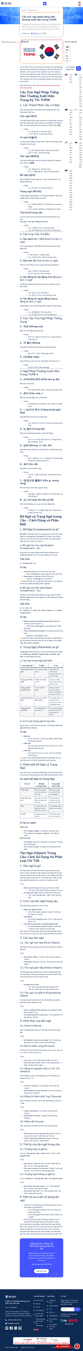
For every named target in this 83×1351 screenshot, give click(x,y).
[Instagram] (15, 1328)
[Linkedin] (20, 1328)
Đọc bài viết (67, 58)
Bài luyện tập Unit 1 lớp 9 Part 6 (67, 51)
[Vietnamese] (79, 5)
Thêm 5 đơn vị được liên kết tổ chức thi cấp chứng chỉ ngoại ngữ (81, 124)
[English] (79, 2)
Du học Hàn (32, 10)
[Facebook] (6, 1328)
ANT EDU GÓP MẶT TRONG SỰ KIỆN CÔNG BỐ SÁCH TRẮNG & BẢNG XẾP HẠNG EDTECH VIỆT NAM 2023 (72, 190)
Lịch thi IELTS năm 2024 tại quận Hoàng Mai (72, 152)
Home (24, 10)
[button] (44, 3)
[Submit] (77, 1309)
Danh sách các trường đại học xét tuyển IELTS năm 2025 (71, 122)
